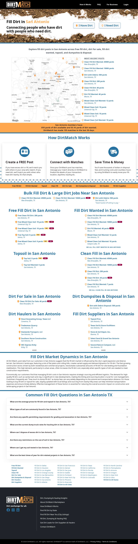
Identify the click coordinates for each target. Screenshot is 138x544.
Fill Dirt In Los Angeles (42, 470)
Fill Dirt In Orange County (43, 473)
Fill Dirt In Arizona (110, 470)
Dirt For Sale (67, 186)
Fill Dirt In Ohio (109, 477)
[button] (69, 402)
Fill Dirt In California (88, 468)
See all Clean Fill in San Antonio (103, 290)
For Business (112, 4)
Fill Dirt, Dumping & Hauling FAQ (53, 518)
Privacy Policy (95, 541)
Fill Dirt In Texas (86, 466)
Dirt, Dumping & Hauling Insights (53, 498)
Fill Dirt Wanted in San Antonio (103, 210)
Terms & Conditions (109, 541)
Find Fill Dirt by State (48, 510)
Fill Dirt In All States (111, 480)
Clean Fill (54, 186)
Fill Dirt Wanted (31, 186)
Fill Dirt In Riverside (64, 482)
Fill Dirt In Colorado (88, 477)
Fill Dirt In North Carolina (113, 466)
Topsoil (44, 186)
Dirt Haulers (104, 186)
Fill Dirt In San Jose (64, 470)
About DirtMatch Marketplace (52, 502)
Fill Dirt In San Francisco (66, 466)
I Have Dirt (85, 25)
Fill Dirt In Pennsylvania (112, 468)
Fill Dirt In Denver (63, 468)
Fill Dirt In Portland (64, 475)
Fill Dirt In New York (111, 475)
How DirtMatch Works (49, 506)
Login (126, 4)
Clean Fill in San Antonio (103, 253)
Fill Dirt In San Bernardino (43, 475)
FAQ (99, 4)
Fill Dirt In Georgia (87, 473)
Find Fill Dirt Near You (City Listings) (54, 514)
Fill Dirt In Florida (87, 470)
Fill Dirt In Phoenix (64, 480)
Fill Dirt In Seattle (63, 473)
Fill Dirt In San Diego (41, 477)
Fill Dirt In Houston (41, 468)
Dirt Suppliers (17, 482)
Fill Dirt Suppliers (119, 186)
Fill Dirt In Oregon (110, 473)
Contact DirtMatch (47, 527)
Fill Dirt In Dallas (40, 466)
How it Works (85, 4)
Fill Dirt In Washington (89, 475)
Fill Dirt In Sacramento (42, 480)
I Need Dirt (111, 25)
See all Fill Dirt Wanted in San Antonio (103, 247)
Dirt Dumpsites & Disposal (86, 186)
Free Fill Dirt (16, 186)
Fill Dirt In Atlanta (40, 482)
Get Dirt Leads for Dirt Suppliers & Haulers (57, 522)
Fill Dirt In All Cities (64, 485)
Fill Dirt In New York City (66, 477)
